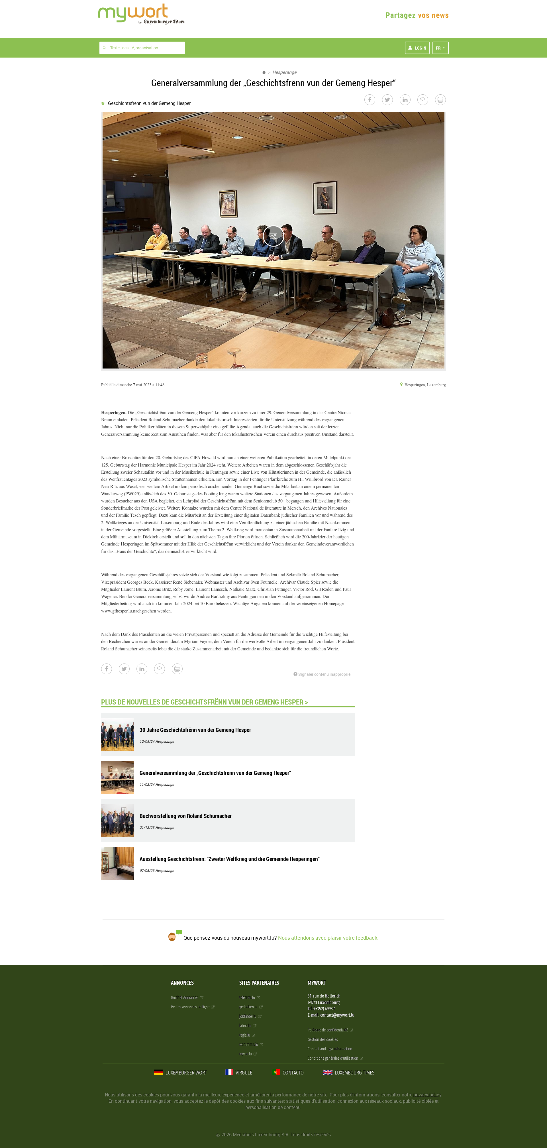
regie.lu (245, 1035)
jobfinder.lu (248, 1016)
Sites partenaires (259, 983)
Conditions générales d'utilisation (333, 1058)
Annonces (182, 983)
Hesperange (284, 72)
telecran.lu (247, 997)
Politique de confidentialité (328, 1030)
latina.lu (245, 1025)
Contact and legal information (330, 1049)
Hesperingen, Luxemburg (424, 384)
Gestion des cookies (323, 1039)
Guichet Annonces (185, 997)
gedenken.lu (248, 1007)
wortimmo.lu (249, 1044)
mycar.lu (246, 1054)
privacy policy (427, 1095)
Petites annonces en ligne (190, 1007)
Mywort (317, 983)
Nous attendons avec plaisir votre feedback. (328, 937)
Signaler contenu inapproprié (323, 674)
